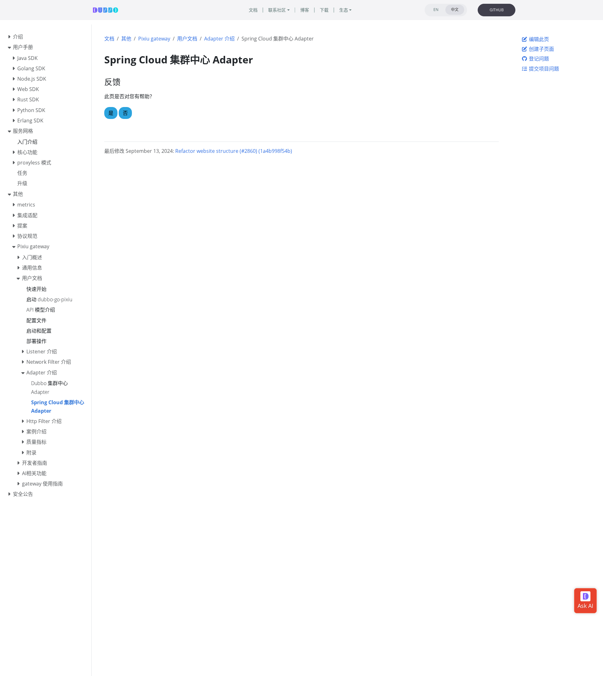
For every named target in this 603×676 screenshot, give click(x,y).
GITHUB (497, 10)
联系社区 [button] (277, 10)
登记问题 (538, 58)
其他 (126, 38)
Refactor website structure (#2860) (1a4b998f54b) (233, 151)
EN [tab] (435, 9)
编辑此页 (538, 39)
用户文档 (187, 38)
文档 (109, 38)
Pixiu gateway (154, 38)
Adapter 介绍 (219, 38)
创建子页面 (541, 49)
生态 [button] (343, 10)
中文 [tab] (455, 9)
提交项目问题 (543, 68)
